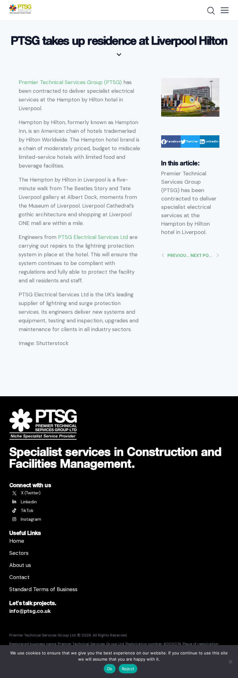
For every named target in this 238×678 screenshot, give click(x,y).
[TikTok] (119, 510)
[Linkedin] (119, 501)
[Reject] (230, 661)
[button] (171, 141)
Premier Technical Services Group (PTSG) (70, 82)
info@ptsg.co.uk (30, 611)
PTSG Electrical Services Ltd (93, 237)
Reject (128, 668)
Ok (109, 668)
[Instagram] (119, 519)
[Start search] (210, 11)
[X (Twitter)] (119, 493)
